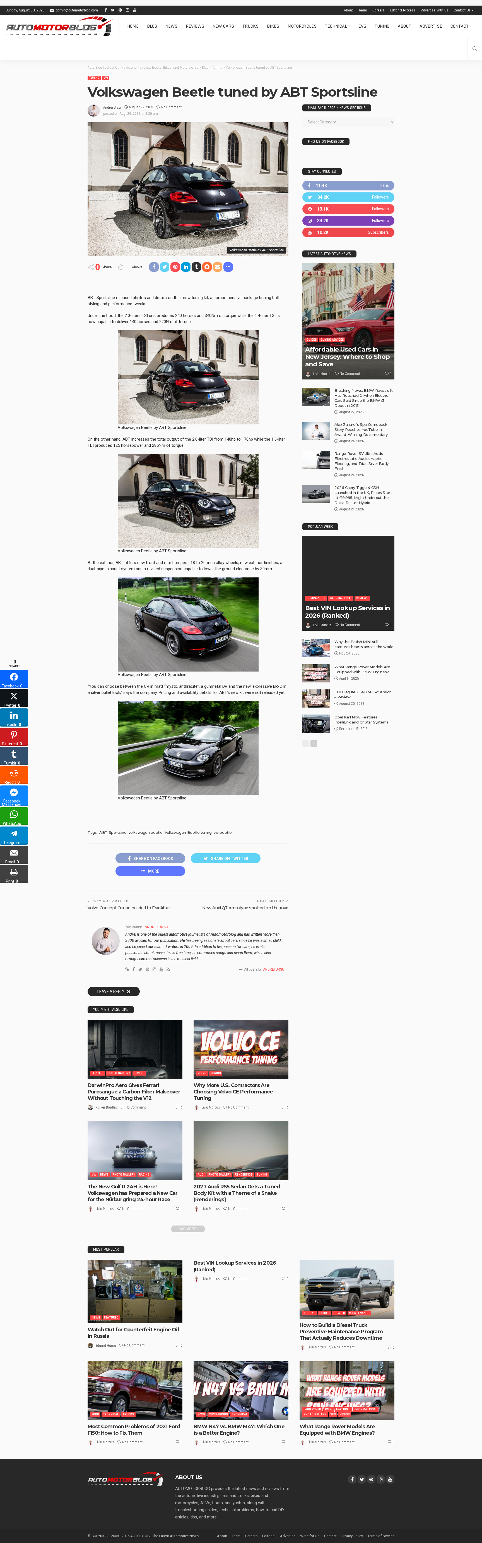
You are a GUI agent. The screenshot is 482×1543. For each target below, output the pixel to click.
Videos (345, 1414)
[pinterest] (348, 209)
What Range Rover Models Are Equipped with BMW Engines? (337, 1429)
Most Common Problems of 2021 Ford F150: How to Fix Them (134, 1429)
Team (362, 10)
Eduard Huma (105, 1345)
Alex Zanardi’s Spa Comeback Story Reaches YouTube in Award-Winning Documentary (360, 429)
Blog (152, 26)
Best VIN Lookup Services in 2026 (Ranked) (347, 611)
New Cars (223, 26)
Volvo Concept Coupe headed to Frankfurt (129, 907)
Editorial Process (403, 10)
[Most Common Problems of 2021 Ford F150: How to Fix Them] (135, 1390)
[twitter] (348, 197)
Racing (144, 1174)
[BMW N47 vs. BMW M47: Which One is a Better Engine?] (241, 1390)
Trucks (250, 26)
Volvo (202, 1073)
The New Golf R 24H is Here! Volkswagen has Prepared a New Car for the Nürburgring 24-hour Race (132, 1193)
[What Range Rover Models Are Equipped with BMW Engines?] (316, 673)
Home (133, 26)
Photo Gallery (118, 1073)
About (348, 10)
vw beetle (223, 832)
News (171, 26)
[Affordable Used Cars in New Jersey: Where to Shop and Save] (348, 321)
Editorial (268, 1536)
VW (105, 78)
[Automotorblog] (59, 26)
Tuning (382, 26)
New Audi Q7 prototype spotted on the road (245, 907)
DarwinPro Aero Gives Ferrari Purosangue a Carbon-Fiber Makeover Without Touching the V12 (134, 1092)
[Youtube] (348, 232)
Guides (312, 340)
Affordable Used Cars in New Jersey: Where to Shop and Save (347, 357)
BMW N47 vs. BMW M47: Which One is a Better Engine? (239, 1429)
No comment (171, 107)
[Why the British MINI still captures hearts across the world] (316, 648)
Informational (340, 598)
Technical (336, 26)
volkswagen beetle (146, 832)
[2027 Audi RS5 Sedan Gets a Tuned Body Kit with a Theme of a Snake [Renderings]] (241, 1150)
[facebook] (348, 185)
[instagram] (348, 221)
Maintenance (359, 1313)
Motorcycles (302, 26)
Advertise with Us (435, 10)
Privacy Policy (352, 1536)
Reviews (195, 26)
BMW (201, 1414)
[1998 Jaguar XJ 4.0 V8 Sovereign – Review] (316, 698)
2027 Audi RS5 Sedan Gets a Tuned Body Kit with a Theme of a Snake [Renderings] (237, 1193)
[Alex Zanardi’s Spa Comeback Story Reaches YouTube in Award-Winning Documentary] (316, 431)
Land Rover (312, 1409)
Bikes (273, 26)
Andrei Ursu (112, 107)
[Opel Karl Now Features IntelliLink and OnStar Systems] (316, 724)
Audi (201, 1174)
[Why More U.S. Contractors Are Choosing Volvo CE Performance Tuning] (241, 1049)
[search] (474, 48)
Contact (459, 26)
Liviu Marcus (210, 1107)
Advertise (431, 26)
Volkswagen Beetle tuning (188, 832)
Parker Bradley (106, 1107)
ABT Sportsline (113, 832)
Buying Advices (332, 340)
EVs (362, 26)
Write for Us (309, 1536)
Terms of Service (381, 1536)
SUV (333, 1414)
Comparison (316, 598)
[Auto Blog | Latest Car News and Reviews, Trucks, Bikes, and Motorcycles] (126, 1478)
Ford (95, 1414)
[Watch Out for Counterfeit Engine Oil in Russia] (135, 1291)
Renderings (244, 1174)
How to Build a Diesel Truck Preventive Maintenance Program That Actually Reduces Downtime (341, 1331)
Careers (378, 10)
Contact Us (462, 10)
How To (339, 1313)
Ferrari (97, 1073)
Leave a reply (111, 991)
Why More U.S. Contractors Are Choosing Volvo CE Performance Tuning (233, 1092)
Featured (111, 1317)
